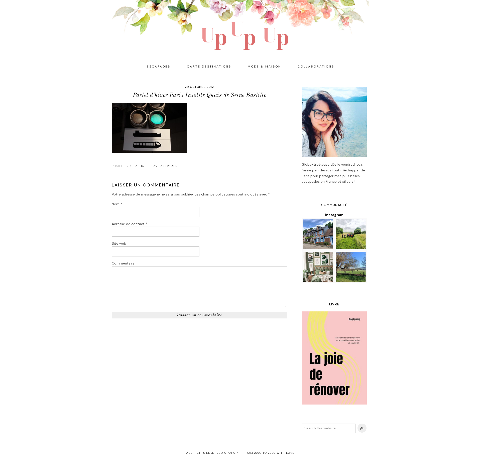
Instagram (334, 215)
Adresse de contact (129, 224)
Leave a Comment (164, 166)
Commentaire (123, 263)
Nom (117, 204)
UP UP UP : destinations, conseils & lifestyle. (240, 25)
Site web (119, 243)
